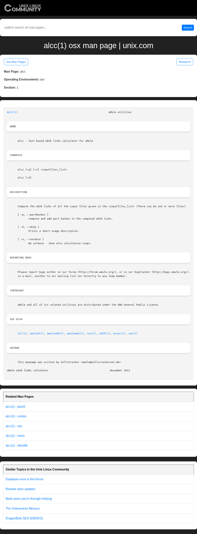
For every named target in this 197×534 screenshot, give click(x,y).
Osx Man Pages (16, 61)
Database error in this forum (24, 479)
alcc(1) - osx (14, 426)
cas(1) (91, 333)
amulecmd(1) (55, 333)
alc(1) (22, 333)
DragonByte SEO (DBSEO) (24, 518)
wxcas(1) (119, 333)
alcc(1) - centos (16, 416)
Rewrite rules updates (20, 489)
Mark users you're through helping (29, 498)
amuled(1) (37, 333)
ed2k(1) (104, 333)
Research (185, 61)
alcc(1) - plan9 (15, 406)
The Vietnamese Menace (23, 508)
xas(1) (133, 333)
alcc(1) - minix (15, 435)
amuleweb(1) (75, 333)
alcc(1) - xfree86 (17, 445)
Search (188, 27)
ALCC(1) (12, 112)
